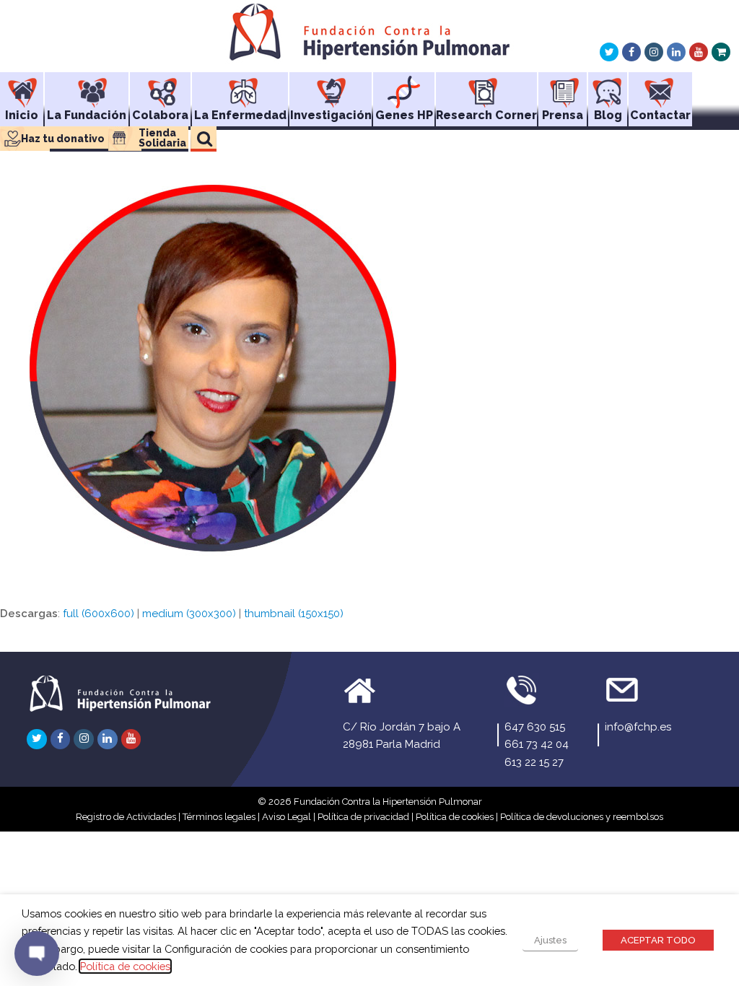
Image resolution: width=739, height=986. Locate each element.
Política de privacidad (363, 816)
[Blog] (607, 87)
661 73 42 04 (536, 744)
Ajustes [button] (550, 940)
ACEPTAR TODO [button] (658, 940)
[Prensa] (562, 87)
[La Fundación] (86, 87)
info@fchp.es (638, 726)
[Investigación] (330, 87)
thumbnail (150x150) (294, 613)
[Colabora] (160, 87)
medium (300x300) (189, 613)
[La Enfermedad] (240, 87)
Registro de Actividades (126, 816)
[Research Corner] (486, 87)
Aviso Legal (286, 816)
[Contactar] (660, 87)
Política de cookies (455, 816)
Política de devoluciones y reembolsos (581, 816)
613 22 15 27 (534, 762)
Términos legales (219, 816)
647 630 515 (534, 726)
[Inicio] (21, 87)
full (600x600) (98, 613)
